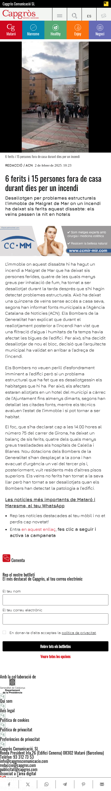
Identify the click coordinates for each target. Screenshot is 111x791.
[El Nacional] (106, 4)
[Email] (102, 784)
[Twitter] (28, 784)
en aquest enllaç (38, 529)
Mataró (11, 33)
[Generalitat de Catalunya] (55, 686)
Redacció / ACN (19, 165)
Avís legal (7, 710)
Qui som (6, 701)
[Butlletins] (103, 14)
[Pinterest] (83, 784)
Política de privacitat (16, 729)
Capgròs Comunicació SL (19, 4)
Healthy (55, 33)
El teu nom (12, 591)
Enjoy (77, 33)
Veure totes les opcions (55, 656)
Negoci (100, 33)
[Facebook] (9, 784)
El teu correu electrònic (22, 610)
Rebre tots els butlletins (55, 646)
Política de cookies (14, 720)
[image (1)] (55, 241)
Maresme (33, 33)
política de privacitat (79, 632)
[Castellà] (89, 14)
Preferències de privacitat (20, 739)
